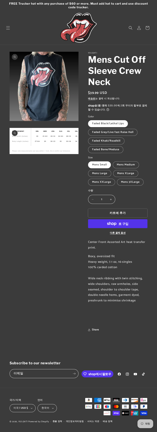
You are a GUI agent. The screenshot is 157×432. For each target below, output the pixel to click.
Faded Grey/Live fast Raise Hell (112, 132)
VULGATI (23, 421)
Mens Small (99, 165)
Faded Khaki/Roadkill (106, 141)
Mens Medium (126, 165)
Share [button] (95, 330)
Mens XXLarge (101, 182)
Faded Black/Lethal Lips (108, 123)
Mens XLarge (125, 173)
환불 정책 (57, 421)
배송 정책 (108, 421)
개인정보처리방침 (75, 421)
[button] (8, 28)
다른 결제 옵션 (118, 233)
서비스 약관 (93, 421)
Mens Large (99, 173)
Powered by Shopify (38, 421)
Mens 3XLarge (130, 182)
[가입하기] (74, 373)
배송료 (91, 98)
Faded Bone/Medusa (105, 149)
